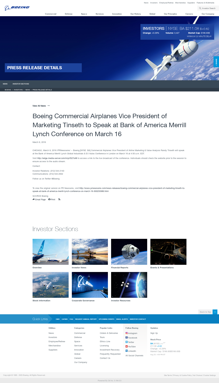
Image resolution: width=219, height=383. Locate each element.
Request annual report (86, 319)
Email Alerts (122, 319)
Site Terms (168, 375)
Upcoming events (106, 319)
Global (152, 13)
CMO (58, 319)
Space (84, 13)
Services (100, 13)
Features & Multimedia (205, 3)
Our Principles (170, 13)
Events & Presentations (162, 267)
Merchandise (180, 3)
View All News (39, 105)
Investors (154, 3)
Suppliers (191, 3)
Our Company (208, 13)
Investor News (79, 267)
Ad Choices (197, 375)
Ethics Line (105, 341)
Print (52, 199)
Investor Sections (21, 84)
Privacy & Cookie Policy (182, 375)
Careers (189, 13)
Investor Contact (138, 319)
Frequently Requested (110, 354)
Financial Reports (119, 267)
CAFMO (65, 319)
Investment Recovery (110, 349)
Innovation (117, 13)
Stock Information (41, 300)
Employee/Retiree (166, 3)
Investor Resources (120, 300)
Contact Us (105, 358)
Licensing (104, 345)
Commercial (50, 13)
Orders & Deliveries (109, 333)
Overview (37, 267)
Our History (136, 13)
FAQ (71, 319)
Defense (68, 13)
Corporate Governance (83, 300)
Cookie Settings (210, 375)
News (146, 3)
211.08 (193, 28)
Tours (102, 337)
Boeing (8, 90)
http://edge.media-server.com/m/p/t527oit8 (57, 158)
